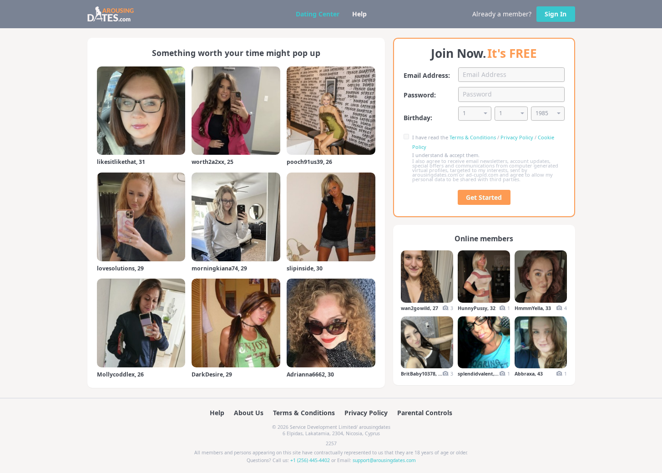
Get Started (484, 197)
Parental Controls (424, 412)
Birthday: (418, 117)
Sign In (555, 14)
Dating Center (317, 14)
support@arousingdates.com (384, 460)
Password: (420, 95)
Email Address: (427, 75)
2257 (331, 443)
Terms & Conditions (473, 137)
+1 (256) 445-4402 (310, 460)
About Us (248, 412)
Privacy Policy (516, 137)
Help (359, 14)
